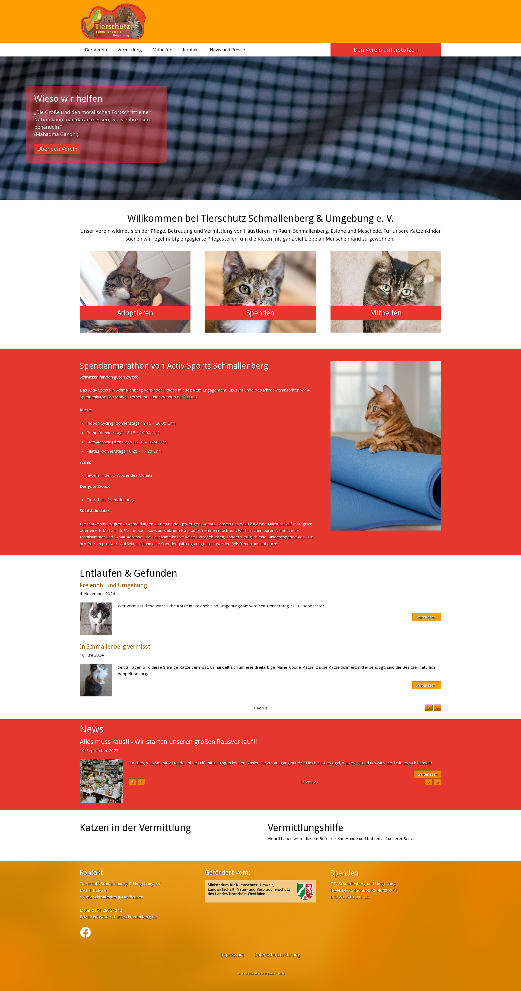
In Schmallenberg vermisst (115, 646)
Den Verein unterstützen (386, 49)
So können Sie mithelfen (67, 141)
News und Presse (227, 50)
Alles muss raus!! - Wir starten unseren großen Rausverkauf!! (168, 742)
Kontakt (191, 50)
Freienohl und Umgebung (113, 585)
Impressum (232, 955)
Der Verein (96, 50)
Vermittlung (129, 50)
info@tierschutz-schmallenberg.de (125, 916)
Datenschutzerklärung (277, 955)
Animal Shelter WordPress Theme (256, 973)
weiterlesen (426, 617)
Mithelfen (162, 50)
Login (281, 973)
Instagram (302, 523)
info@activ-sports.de (136, 530)
